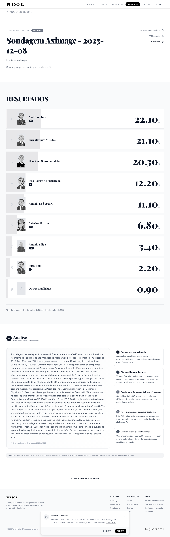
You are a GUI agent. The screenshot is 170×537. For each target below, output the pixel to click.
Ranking (113, 500)
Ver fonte (155, 42)
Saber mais (111, 522)
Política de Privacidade (154, 500)
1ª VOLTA (103, 4)
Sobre (129, 500)
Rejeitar (107, 531)
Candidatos (115, 504)
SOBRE (159, 4)
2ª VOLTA (91, 4)
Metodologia (132, 504)
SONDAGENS (133, 4)
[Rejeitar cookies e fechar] (124, 516)
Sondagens (115, 508)
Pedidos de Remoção (154, 508)
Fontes (130, 508)
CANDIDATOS (117, 4)
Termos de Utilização (154, 504)
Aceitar (120, 531)
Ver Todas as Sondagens (86, 479)
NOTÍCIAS (147, 4)
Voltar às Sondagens (21, 12)
